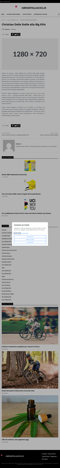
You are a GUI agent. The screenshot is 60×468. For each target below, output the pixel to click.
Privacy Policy (25, 233)
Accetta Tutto (30, 242)
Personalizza (30, 236)
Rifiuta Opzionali (30, 239)
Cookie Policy (17, 233)
